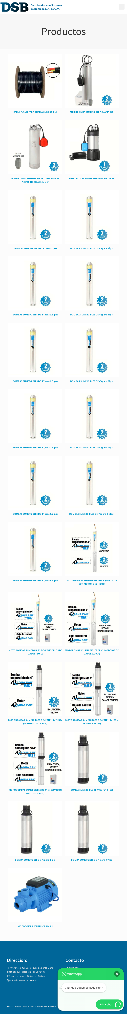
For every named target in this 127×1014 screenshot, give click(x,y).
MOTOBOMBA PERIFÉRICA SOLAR (35, 926)
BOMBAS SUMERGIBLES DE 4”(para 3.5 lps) (35, 314)
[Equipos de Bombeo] (32, 7)
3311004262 (74, 967)
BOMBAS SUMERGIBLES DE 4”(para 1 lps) (91, 447)
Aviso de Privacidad (14, 1006)
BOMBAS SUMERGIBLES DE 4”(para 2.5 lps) (35, 381)
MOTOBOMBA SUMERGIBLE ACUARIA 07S (91, 111)
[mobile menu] (122, 7)
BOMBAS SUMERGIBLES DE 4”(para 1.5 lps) (35, 447)
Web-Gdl (52, 1006)
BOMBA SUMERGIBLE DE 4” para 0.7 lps (91, 859)
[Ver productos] (58, 58)
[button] (117, 974)
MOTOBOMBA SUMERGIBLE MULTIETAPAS (91, 178)
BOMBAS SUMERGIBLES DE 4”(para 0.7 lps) (35, 513)
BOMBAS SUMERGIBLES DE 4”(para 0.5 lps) (91, 513)
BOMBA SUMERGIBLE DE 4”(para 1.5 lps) (92, 789)
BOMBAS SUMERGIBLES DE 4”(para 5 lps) (35, 248)
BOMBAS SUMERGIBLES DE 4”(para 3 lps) (91, 314)
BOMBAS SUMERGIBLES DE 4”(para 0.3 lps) (35, 580)
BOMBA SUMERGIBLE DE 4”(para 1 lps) (35, 859)
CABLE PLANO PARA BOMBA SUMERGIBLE (35, 111)
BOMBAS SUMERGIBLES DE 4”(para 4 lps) (91, 248)
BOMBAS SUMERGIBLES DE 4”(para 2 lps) (91, 381)
